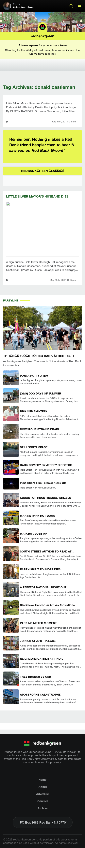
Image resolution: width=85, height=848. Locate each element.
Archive (42, 808)
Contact (42, 801)
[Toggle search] (71, 6)
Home (42, 779)
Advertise (42, 794)
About (43, 786)
